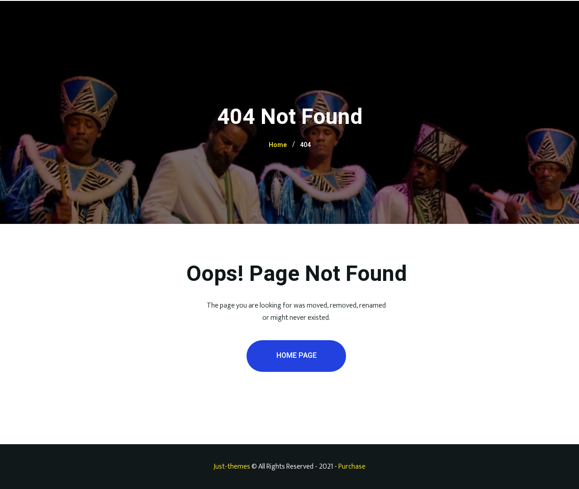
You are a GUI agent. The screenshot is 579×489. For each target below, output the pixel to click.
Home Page (296, 355)
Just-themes (232, 467)
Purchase (351, 467)
